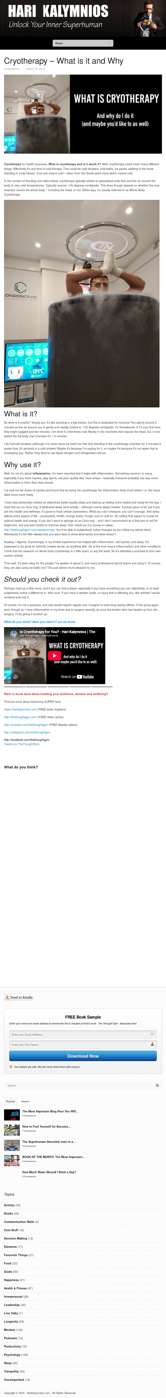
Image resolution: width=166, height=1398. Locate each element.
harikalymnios (11, 68)
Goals (8, 1271)
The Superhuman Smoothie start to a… (49, 1142)
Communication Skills (19, 1222)
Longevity (11, 1321)
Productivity (12, 1346)
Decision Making (15, 1238)
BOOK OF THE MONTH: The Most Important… (53, 1157)
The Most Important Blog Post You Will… (50, 1111)
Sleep (8, 1363)
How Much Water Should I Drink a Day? (49, 1172)
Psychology (12, 1355)
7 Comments (29, 1130)
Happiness (11, 1280)
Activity (9, 1205)
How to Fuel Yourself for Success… (46, 1126)
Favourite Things (16, 1255)
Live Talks (11, 1313)
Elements (10, 1247)
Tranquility (11, 1371)
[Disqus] (83, 832)
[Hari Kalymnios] (83, 35)
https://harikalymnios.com (20, 709)
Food (7, 1263)
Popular (10, 1101)
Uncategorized (14, 1380)
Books (8, 1213)
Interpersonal (13, 1296)
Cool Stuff (11, 1230)
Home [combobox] (59, 43)
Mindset (9, 1330)
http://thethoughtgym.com (20, 717)
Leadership (12, 1305)
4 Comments (29, 1176)
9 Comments (29, 1115)
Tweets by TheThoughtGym (22, 744)
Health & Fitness (15, 1288)
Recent (25, 1101)
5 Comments (29, 1145)
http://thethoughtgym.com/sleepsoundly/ (29, 530)
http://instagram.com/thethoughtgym (27, 732)
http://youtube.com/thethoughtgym (26, 725)
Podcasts (10, 1338)
